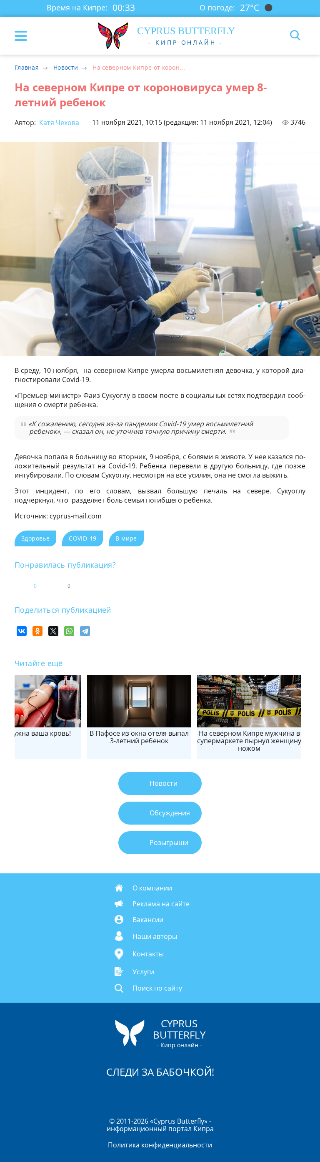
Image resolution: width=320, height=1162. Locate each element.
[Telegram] (85, 631)
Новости (65, 67)
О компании (152, 887)
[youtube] (208, 1093)
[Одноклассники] (37, 631)
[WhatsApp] (69, 631)
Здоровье (35, 538)
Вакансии (147, 919)
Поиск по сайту (157, 988)
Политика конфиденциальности (160, 1145)
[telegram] (170, 1093)
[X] (53, 631)
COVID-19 (82, 538)
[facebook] (112, 1093)
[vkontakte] (189, 1093)
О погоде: (217, 8)
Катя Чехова (58, 122)
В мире (126, 538)
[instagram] (132, 1093)
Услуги (143, 971)
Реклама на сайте (161, 903)
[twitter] (151, 1093)
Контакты (148, 954)
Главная (27, 67)
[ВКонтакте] (22, 631)
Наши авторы (154, 936)
